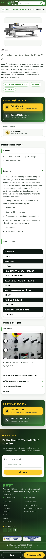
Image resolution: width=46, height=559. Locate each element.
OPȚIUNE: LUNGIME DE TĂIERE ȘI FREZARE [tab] (20, 376)
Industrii (6, 512)
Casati (36, 84)
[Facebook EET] (10, 530)
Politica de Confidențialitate (33, 508)
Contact (5, 518)
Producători (7, 521)
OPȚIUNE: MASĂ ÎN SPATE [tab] (13, 386)
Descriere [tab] (7, 171)
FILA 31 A (9, 89)
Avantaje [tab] (6, 150)
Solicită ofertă (34, 555)
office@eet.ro (31, 498)
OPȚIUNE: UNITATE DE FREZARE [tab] (16, 381)
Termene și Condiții (30, 512)
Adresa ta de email (12, 459)
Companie (6, 508)
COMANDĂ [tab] (7, 328)
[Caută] (42, 3)
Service (5, 515)
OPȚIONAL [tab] (7, 392)
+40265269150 (11, 498)
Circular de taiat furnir (16, 84)
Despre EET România (30, 505)
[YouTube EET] (15, 530)
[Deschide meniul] (16, 1)
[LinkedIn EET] (5, 530)
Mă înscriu (23, 472)
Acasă (5, 505)
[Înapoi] (3, 10)
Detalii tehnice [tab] (9, 242)
